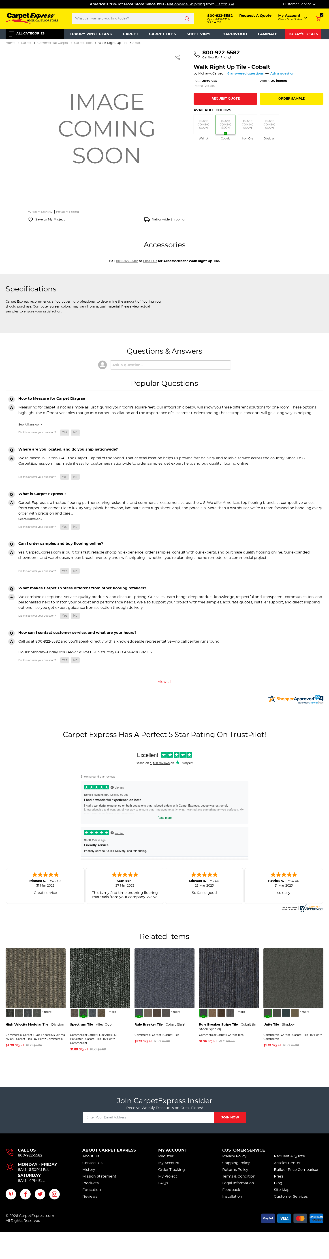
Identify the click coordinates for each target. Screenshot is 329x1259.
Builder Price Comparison (297, 1169)
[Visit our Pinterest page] (11, 1194)
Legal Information (238, 1183)
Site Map (282, 1190)
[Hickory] (157, 1013)
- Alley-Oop (90, 1024)
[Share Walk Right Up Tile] (177, 57)
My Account (172, 1150)
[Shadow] (268, 1013)
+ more (46, 1012)
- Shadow (279, 1024)
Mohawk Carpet (210, 73)
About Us (90, 1156)
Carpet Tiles (162, 34)
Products (90, 1183)
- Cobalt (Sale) (160, 1024)
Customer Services (291, 1196)
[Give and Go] (92, 1013)
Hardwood (234, 34)
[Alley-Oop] (83, 1013)
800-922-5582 (127, 261)
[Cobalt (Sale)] (139, 1013)
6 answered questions (245, 73)
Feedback (231, 1190)
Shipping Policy (236, 1163)
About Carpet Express (109, 1150)
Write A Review (40, 212)
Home (10, 43)
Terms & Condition (238, 1176)
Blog (278, 1183)
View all (164, 682)
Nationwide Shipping (186, 4)
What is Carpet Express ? (42, 494)
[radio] (203, 128)
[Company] (10, 1013)
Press (279, 1176)
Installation (232, 1196)
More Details (205, 86)
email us (150, 261)
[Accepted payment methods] (292, 1217)
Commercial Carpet (52, 43)
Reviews (89, 1196)
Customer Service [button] (297, 4)
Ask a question (282, 73)
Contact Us (92, 1163)
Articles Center (287, 1163)
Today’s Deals (303, 34)
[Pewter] (166, 1013)
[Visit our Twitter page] (40, 1194)
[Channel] (28, 1013)
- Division (35, 1024)
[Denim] (286, 1013)
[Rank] (37, 1013)
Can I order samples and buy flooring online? (60, 543)
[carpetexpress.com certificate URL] (302, 907)
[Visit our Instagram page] (54, 1194)
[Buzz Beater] (74, 1013)
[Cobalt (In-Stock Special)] (203, 1013)
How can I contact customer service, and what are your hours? (77, 633)
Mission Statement (99, 1176)
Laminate (267, 34)
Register (165, 1156)
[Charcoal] (277, 1013)
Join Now (230, 1117)
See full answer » (30, 424)
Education (91, 1190)
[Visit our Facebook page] (25, 1194)
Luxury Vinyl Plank (91, 34)
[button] (293, 17)
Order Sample (291, 98)
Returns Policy (235, 1169)
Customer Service (243, 1150)
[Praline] (148, 1013)
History (88, 1169)
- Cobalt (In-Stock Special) (228, 1027)
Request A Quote (289, 1156)
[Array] (19, 1013)
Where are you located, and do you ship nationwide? (68, 449)
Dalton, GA (225, 4)
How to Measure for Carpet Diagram (52, 398)
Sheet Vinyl (199, 34)
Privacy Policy (234, 1156)
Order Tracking (171, 1169)
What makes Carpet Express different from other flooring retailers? (82, 588)
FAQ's (163, 1183)
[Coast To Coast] (101, 1013)
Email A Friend (67, 212)
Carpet (130, 34)
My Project (167, 1176)
